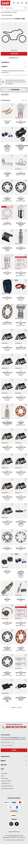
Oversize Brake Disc (7, 548)
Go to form (10, 83)
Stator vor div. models (7, 622)
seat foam (7, 122)
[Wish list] (22, 3)
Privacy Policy (4, 778)
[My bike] (18, 3)
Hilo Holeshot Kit (20, 297)
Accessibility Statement (6, 786)
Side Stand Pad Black (7, 297)
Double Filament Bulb (20, 122)
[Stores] (14, 3)
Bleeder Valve (7, 599)
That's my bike (14, 53)
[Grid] (23, 100)
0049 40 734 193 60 (16, 727)
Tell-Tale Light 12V (7, 273)
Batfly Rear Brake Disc (21, 548)
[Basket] (26, 3)
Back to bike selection (7, 15)
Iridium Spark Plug (21, 599)
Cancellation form (5, 783)
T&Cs (2, 776)
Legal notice (4, 773)
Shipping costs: (6, 837)
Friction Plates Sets (20, 173)
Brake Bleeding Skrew (21, 248)
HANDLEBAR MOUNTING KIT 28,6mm (7, 147)
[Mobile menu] (2, 8)
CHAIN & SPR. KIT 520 (7, 347)
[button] (25, 8)
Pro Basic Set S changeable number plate (7, 699)
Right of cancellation (6, 781)
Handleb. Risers (7, 571)
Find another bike (13, 57)
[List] (25, 100)
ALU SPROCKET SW (7, 322)
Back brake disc (7, 223)
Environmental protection (7, 788)
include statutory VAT (13, 835)
